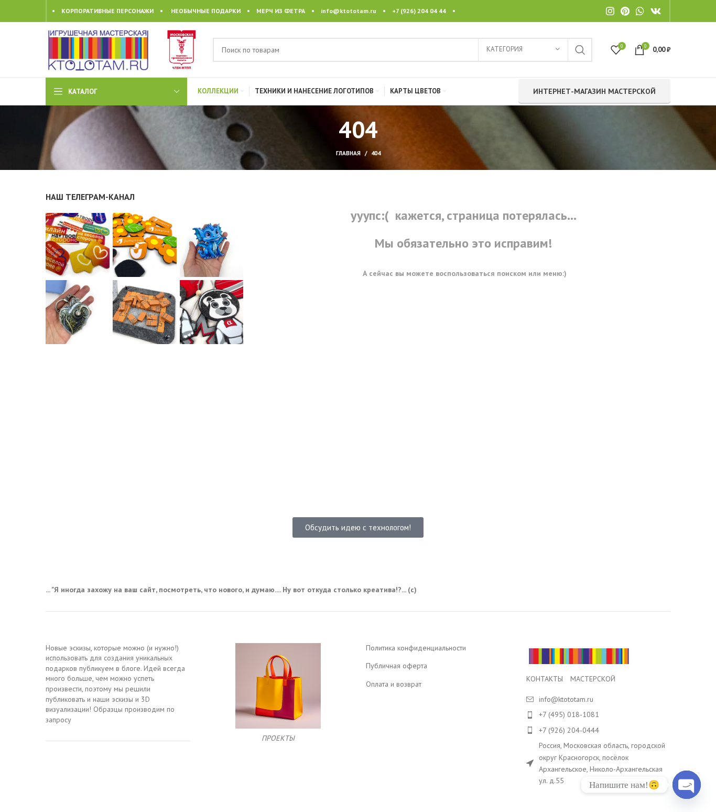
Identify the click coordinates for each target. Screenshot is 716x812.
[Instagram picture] (78, 245)
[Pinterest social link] (625, 11)
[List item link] (598, 714)
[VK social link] (655, 11)
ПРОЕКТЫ (278, 738)
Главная (348, 153)
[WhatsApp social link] (640, 11)
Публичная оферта (396, 665)
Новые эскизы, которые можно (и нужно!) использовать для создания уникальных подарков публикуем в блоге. (112, 658)
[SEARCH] (580, 50)
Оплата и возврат (393, 684)
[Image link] (578, 655)
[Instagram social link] (610, 11)
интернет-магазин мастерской (594, 91)
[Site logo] (98, 49)
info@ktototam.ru (348, 11)
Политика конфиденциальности (416, 648)
